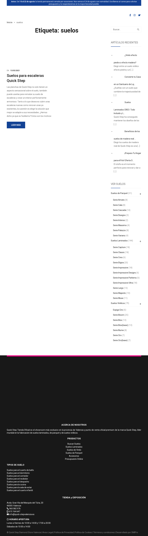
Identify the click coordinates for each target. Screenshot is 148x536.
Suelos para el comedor (17, 476)
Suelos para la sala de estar (19, 487)
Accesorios (74, 456)
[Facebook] (130, 15)
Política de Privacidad (64, 532)
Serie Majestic (119, 293)
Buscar (138, 29)
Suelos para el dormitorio (18, 473)
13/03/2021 (15, 71)
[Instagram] (134, 15)
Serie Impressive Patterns (125, 278)
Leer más (16, 125)
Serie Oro (117, 335)
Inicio (9, 22)
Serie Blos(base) (120, 325)
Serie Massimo (120, 225)
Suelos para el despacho (18, 482)
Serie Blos (117, 320)
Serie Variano (119, 235)
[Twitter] (139, 15)
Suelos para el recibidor (17, 479)
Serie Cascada (119, 210)
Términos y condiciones (104, 532)
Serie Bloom (118, 315)
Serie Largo (118, 288)
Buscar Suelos (74, 444)
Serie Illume (118, 330)
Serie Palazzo (119, 230)
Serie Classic (119, 252)
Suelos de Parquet (119, 193)
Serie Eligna (118, 262)
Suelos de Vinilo (74, 450)
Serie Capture (119, 247)
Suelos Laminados (119, 240)
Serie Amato (119, 200)
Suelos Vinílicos (118, 303)
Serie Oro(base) (120, 340)
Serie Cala (117, 205)
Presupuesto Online (74, 459)
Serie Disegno (119, 215)
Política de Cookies (83, 532)
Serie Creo (118, 257)
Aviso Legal (47, 532)
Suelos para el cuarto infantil (20, 490)
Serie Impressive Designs (124, 273)
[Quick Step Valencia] (21, 10)
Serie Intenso (119, 220)
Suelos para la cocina (16, 484)
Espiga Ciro (118, 310)
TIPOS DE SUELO (15, 465)
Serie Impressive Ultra (123, 283)
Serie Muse (118, 298)
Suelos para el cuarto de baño (20, 470)
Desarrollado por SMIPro (127, 532)
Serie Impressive (120, 267)
